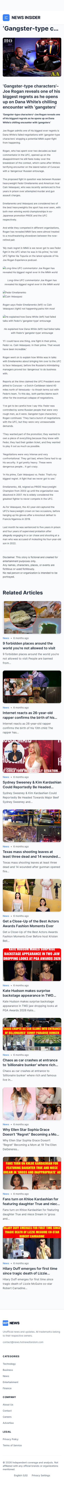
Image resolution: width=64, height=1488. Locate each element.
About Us (8, 1404)
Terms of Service (12, 1445)
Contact (7, 1410)
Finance (7, 1388)
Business (8, 1369)
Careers (7, 1416)
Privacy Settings (41, 1475)
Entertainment (10, 1382)
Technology (9, 1363)
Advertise (8, 1422)
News (6, 1376)
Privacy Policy (10, 1439)
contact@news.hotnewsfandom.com (23, 1342)
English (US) (21, 1475)
